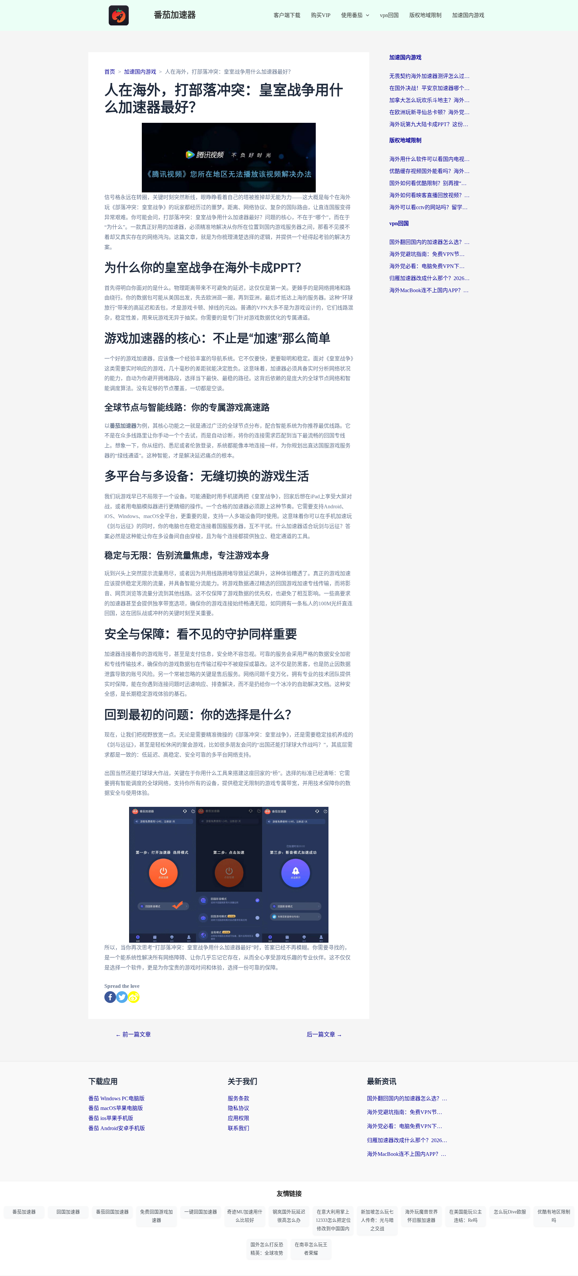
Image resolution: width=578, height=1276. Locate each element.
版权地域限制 (425, 15)
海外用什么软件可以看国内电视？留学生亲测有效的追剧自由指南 (429, 159)
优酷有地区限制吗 (554, 1216)
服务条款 (238, 1098)
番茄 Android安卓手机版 (116, 1128)
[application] (366, 15)
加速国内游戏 (468, 15)
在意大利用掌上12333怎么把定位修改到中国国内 (333, 1220)
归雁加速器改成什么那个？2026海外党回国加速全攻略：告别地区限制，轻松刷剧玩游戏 (429, 278)
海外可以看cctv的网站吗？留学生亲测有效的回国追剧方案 (429, 207)
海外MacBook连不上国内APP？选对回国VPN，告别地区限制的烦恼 (429, 290)
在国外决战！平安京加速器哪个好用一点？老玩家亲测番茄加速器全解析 (429, 88)
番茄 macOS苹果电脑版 (115, 1108)
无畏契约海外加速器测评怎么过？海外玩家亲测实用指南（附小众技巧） (429, 76)
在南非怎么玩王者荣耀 (311, 1249)
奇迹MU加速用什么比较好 (245, 1216)
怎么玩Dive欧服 (510, 1211)
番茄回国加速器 (112, 1211)
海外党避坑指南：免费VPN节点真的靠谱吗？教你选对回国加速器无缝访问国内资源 (429, 254)
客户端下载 (287, 15)
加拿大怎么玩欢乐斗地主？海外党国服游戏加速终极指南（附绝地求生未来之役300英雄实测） (429, 100)
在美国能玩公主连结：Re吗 (465, 1216)
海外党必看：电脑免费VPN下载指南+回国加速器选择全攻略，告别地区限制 (429, 266)
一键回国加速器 (200, 1211)
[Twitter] (122, 997)
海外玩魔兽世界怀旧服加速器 (421, 1216)
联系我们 (238, 1128)
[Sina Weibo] (133, 997)
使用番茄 (352, 15)
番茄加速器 (175, 15)
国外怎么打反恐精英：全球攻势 (267, 1249)
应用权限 (238, 1118)
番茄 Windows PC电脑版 (116, 1098)
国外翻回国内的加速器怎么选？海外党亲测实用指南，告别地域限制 (429, 242)
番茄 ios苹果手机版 (110, 1118)
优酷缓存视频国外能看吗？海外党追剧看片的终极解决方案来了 (429, 171)
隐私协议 (238, 1108)
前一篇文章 (133, 1034)
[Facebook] (110, 997)
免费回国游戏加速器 (156, 1216)
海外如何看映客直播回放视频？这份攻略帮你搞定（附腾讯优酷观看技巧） (429, 195)
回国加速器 (68, 1211)
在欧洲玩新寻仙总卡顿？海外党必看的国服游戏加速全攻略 (429, 112)
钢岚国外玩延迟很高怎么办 (289, 1216)
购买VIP (320, 15)
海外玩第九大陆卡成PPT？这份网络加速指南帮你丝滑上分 (429, 124)
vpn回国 (389, 15)
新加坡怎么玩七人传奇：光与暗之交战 (377, 1220)
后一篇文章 (324, 1034)
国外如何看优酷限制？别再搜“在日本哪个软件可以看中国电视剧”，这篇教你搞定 (429, 183)
